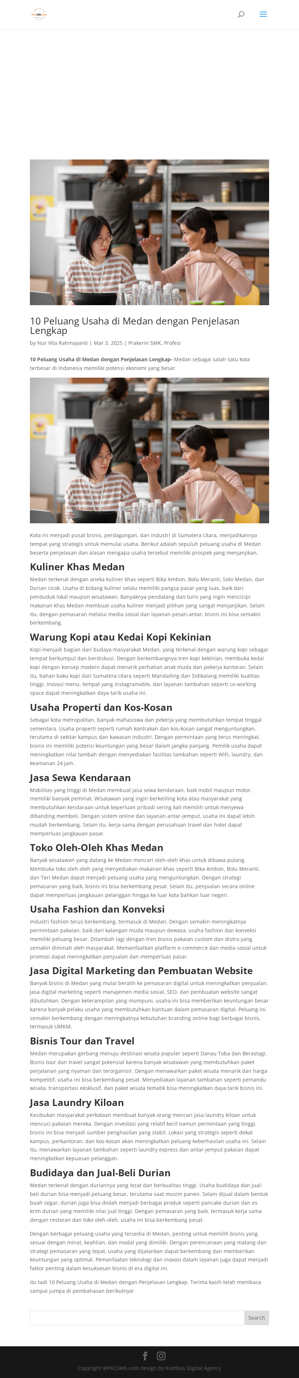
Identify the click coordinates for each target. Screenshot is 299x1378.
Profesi (172, 342)
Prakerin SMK (144, 342)
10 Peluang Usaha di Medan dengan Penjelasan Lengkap (135, 325)
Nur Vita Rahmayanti (62, 342)
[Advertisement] (149, 84)
